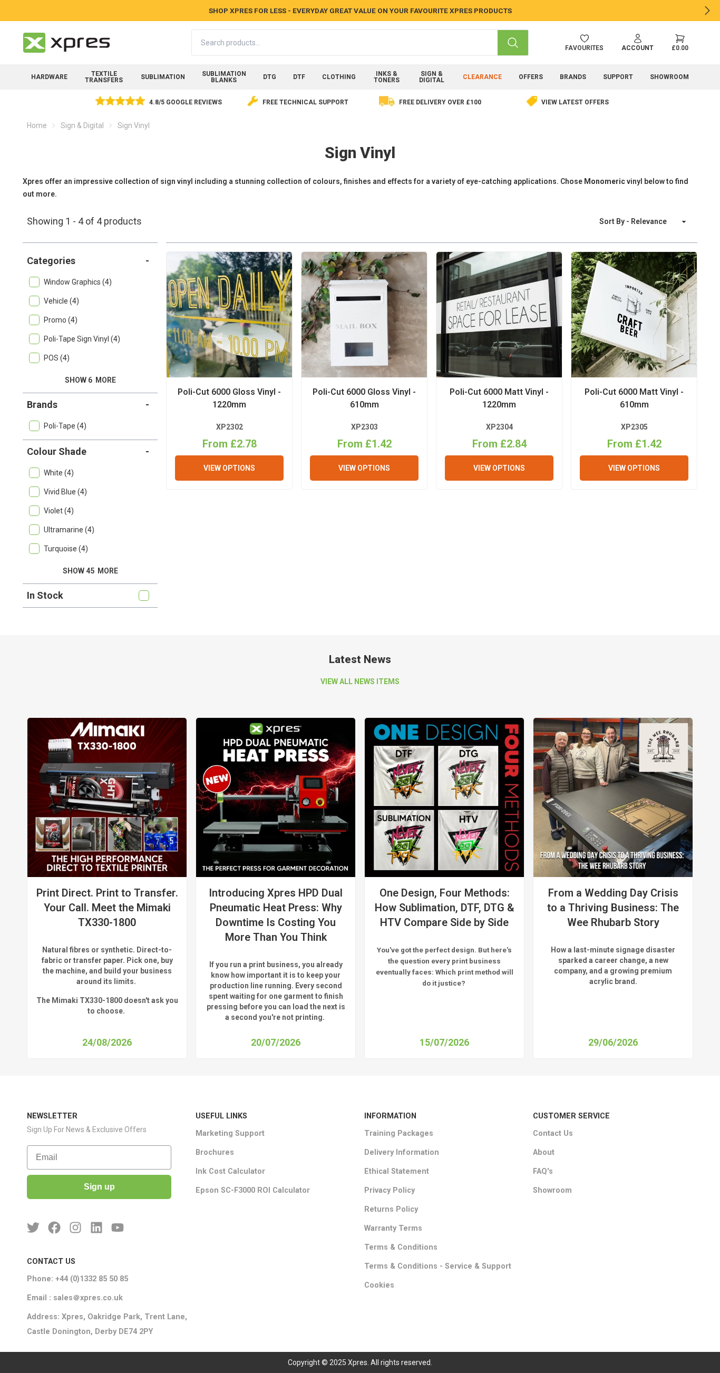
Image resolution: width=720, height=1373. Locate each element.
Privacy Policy (389, 1190)
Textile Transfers (104, 77)
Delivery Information (401, 1152)
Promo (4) (60, 320)
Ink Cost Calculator (230, 1171)
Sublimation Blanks (224, 77)
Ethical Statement (396, 1171)
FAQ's (543, 1171)
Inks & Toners (387, 77)
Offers (531, 77)
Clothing (339, 77)
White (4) (59, 473)
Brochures (215, 1152)
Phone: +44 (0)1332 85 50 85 (77, 1278)
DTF (299, 77)
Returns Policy (391, 1209)
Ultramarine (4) (69, 529)
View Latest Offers (575, 102)
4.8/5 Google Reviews (185, 102)
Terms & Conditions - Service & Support (437, 1266)
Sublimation (163, 77)
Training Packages (398, 1133)
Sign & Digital (431, 77)
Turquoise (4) (66, 548)
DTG (269, 77)
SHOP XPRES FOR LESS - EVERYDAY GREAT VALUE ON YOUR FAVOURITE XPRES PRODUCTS (360, 10)
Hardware (49, 77)
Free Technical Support (305, 102)
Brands (573, 77)
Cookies (379, 1285)
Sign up (99, 1186)
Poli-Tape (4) (65, 426)
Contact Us (553, 1133)
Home (37, 125)
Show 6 (90, 380)
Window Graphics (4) (78, 282)
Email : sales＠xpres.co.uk (75, 1297)
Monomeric (604, 181)
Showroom (669, 77)
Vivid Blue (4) (65, 492)
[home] (66, 42)
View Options (229, 468)
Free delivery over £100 (440, 102)
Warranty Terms (393, 1228)
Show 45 (90, 571)
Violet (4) (59, 511)
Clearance (482, 77)
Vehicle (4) (61, 301)
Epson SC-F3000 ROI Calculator (253, 1190)
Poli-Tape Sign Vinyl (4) (82, 339)
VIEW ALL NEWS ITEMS (360, 681)
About (543, 1152)
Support (618, 77)
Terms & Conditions (400, 1247)
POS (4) (57, 358)
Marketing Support (230, 1133)
